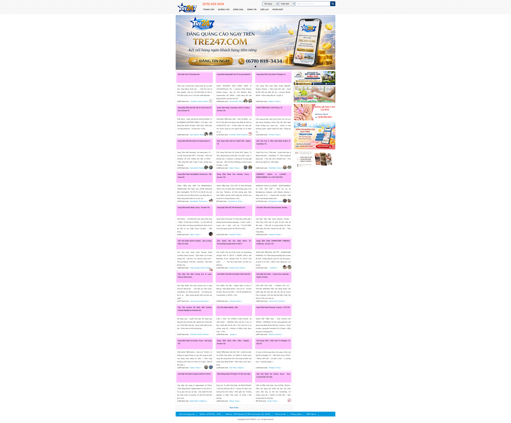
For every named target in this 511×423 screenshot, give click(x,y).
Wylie (192, 235)
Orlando (272, 235)
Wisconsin (204, 301)
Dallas (192, 368)
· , (262, 268)
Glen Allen (233, 368)
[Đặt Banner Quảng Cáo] (255, 42)
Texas (202, 135)
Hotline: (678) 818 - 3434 (210, 414)
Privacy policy (296, 414)
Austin (269, 401)
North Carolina (202, 101)
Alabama (281, 201)
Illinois (238, 301)
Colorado (280, 301)
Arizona (278, 334)
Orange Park (233, 268)
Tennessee (203, 201)
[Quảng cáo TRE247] (314, 112)
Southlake (272, 168)
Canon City (273, 301)
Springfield (194, 201)
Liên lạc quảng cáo (187, 414)
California (273, 268)
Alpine (231, 168)
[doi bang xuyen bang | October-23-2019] (314, 94)
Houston (232, 235)
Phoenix (272, 334)
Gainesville (194, 168)
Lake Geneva (195, 301)
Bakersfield (194, 401)
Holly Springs (195, 268)
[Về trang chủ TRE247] (187, 8)
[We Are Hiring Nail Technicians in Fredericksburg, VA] (314, 159)
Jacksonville (233, 101)
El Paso (271, 135)
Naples (271, 101)
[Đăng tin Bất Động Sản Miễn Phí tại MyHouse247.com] (314, 78)
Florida (277, 101)
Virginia (240, 368)
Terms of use (280, 414)
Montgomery (273, 201)
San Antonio (194, 135)
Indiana (233, 334)
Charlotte (193, 101)
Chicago (232, 301)
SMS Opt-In (311, 414)
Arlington (272, 368)
